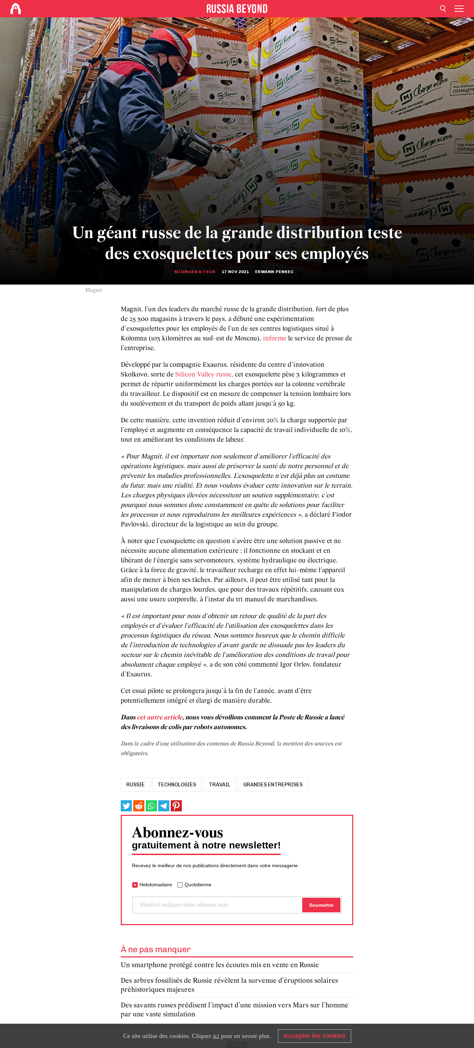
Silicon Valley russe (203, 374)
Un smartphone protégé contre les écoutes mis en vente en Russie (220, 965)
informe (275, 338)
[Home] (15, 9)
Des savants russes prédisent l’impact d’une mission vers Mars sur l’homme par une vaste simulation (234, 1010)
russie (135, 784)
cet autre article (159, 717)
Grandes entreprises (273, 784)
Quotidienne (198, 884)
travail (219, 784)
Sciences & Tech (194, 271)
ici (216, 1035)
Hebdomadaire (155, 884)
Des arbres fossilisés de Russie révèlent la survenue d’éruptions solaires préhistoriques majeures (229, 985)
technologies (177, 784)
